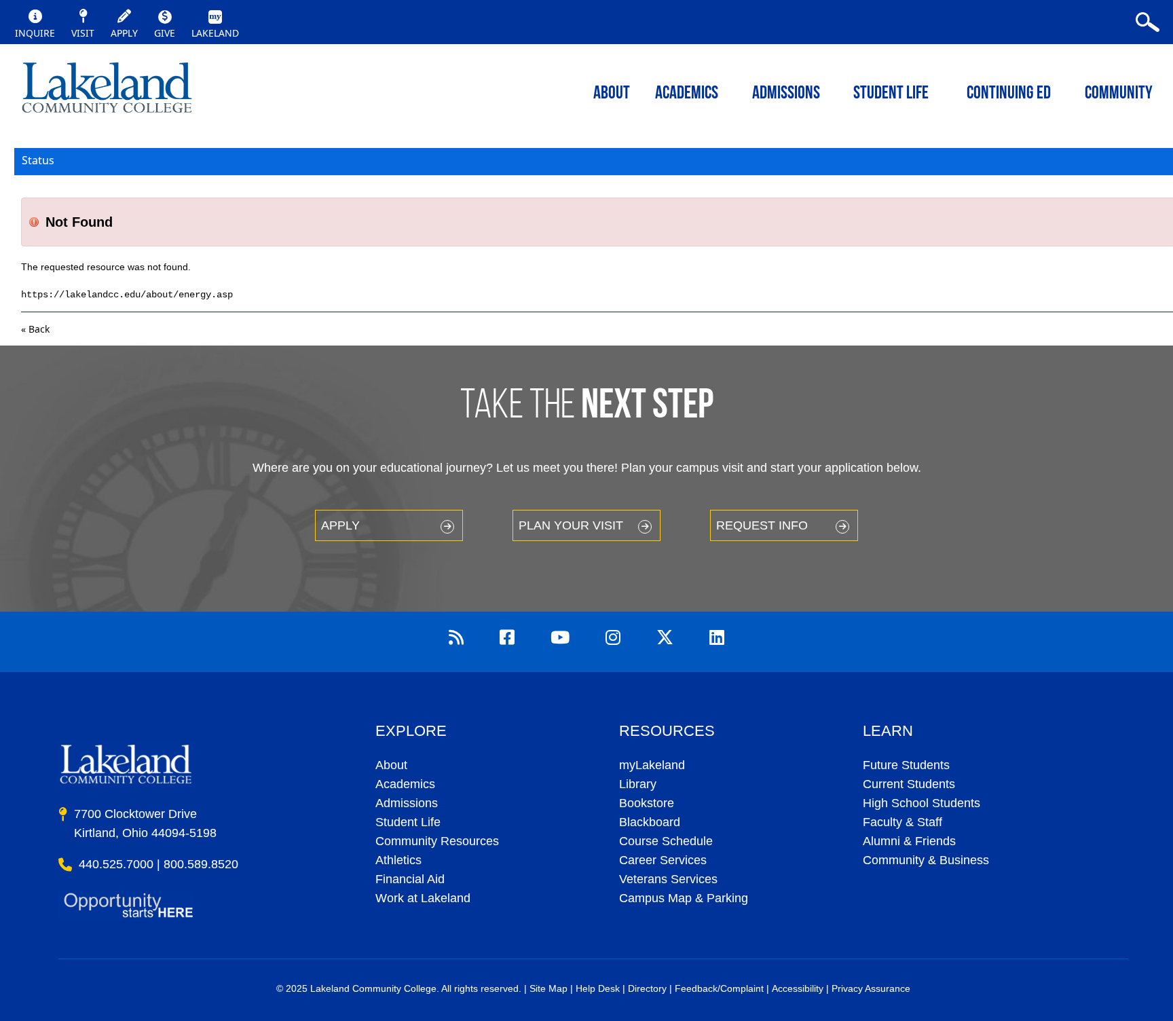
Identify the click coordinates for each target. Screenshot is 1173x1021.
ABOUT (611, 94)
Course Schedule (666, 841)
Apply (340, 525)
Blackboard (649, 822)
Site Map (548, 988)
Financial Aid (410, 879)
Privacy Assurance (871, 988)
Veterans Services (668, 879)
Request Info (762, 525)
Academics (405, 784)
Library (637, 784)
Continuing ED (1009, 94)
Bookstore (646, 803)
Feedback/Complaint (719, 988)
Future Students (906, 765)
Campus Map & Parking (683, 898)
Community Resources (437, 841)
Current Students (909, 784)
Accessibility (797, 988)
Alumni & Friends (909, 841)
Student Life (891, 94)
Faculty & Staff (902, 822)
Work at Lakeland (422, 898)
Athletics (398, 860)
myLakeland (107, 91)
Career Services (663, 860)
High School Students (921, 803)
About (391, 765)
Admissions (786, 94)
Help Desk (598, 988)
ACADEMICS (686, 94)
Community (1119, 94)
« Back (35, 328)
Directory (647, 988)
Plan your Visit (571, 525)
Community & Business (926, 860)
